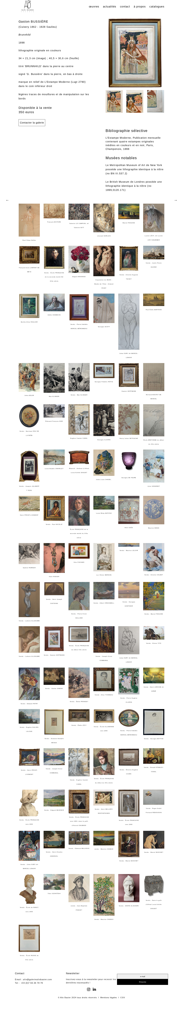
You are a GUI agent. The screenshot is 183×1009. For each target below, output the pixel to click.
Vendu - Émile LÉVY (79, 725)
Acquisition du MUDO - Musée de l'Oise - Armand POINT (104, 284)
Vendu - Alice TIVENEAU (104, 695)
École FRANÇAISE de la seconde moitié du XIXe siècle (79, 533)
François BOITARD (54, 222)
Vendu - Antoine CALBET (153, 575)
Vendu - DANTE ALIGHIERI (129, 905)
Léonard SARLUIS (104, 236)
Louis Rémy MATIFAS (104, 513)
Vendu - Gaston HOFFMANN (54, 655)
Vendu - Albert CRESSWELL (103, 603)
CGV (122, 997)
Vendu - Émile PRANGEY (79, 701)
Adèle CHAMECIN (54, 315)
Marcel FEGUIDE (129, 223)
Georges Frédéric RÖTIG (104, 381)
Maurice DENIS (153, 528)
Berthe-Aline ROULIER (29, 322)
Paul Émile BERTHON (154, 309)
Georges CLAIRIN (104, 439)
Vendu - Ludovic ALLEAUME (29, 620)
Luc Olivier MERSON (104, 575)
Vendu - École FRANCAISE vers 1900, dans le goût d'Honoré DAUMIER (79, 821)
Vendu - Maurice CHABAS (103, 919)
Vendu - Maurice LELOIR (129, 550)
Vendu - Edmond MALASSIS (79, 848)
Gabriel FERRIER (29, 567)
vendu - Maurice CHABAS (103, 849)
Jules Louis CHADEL (104, 479)
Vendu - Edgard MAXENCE (54, 810)
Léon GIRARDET (154, 486)
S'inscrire (142, 982)
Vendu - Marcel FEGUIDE (153, 614)
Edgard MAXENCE (79, 276)
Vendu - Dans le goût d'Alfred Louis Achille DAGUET (154, 904)
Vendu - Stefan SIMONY (54, 688)
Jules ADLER (29, 395)
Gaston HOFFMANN (129, 391)
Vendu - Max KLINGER (79, 395)
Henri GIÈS (129, 527)
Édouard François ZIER (54, 421)
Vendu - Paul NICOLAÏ (54, 524)
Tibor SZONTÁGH (54, 893)
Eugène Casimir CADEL (79, 438)
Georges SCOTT (104, 326)
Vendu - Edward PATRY (29, 703)
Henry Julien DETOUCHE (129, 438)
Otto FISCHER (79, 562)
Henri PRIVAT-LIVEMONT (29, 515)
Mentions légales (108, 997)
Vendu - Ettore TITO (153, 643)
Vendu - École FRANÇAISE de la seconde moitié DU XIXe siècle (54, 277)
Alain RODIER (54, 576)
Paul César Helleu (29, 240)
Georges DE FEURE (129, 477)
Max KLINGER (54, 396)
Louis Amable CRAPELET (54, 468)
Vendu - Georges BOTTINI (154, 738)
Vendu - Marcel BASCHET (128, 861)
